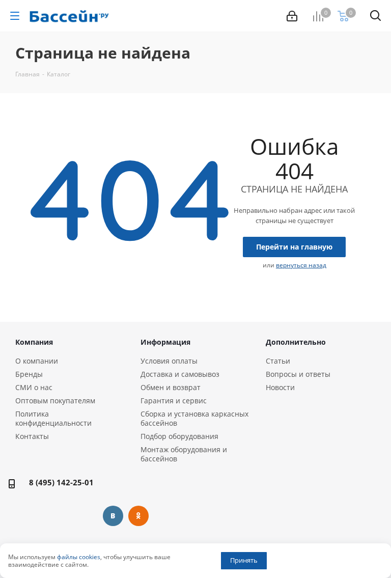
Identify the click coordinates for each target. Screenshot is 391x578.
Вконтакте (113, 516)
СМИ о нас (33, 387)
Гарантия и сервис (174, 400)
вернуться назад (301, 265)
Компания (34, 342)
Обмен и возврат (171, 387)
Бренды (29, 374)
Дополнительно (296, 342)
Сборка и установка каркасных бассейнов (194, 418)
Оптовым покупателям (55, 400)
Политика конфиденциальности (53, 418)
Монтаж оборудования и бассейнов (184, 454)
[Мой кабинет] (292, 16)
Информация (165, 342)
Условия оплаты (169, 361)
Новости (280, 387)
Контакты (32, 436)
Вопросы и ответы (298, 374)
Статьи (278, 361)
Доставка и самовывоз (180, 374)
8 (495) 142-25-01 (61, 482)
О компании (36, 361)
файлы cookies (78, 557)
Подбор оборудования (179, 436)
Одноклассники (138, 516)
